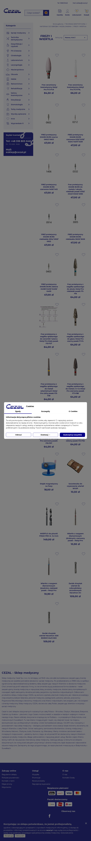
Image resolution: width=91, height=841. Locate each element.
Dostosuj (45, 435)
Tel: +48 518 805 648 (18, 141)
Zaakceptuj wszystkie (72, 435)
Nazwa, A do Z (75, 37)
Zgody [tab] (18, 411)
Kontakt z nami (8, 781)
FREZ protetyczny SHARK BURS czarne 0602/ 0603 (49, 137)
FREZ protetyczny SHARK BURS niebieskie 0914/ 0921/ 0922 (48, 237)
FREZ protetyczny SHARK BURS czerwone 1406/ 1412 (49, 187)
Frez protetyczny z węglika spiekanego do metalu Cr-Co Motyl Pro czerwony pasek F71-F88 (75, 388)
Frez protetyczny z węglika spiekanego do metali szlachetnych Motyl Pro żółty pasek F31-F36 (49, 390)
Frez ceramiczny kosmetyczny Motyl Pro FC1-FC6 (49, 87)
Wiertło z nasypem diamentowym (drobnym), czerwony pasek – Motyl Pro (75, 537)
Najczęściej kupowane (41, 784)
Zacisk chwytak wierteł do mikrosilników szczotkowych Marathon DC (75, 588)
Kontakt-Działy (68, 778)
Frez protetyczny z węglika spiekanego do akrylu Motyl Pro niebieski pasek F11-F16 (75, 289)
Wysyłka (35, 774)
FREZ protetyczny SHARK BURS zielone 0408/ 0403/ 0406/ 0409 (49, 287)
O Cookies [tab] (73, 411)
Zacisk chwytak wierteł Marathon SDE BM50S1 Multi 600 (48, 635)
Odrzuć (18, 435)
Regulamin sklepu (9, 774)
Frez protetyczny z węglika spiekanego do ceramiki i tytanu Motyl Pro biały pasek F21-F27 (49, 339)
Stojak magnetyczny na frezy (49, 485)
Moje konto (6, 787)
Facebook (50, 816)
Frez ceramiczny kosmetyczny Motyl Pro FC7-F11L (75, 87)
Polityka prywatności (10, 778)
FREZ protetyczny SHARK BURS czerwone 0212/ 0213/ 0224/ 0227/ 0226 (75, 138)
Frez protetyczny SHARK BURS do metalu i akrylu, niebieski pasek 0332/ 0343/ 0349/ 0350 (75, 189)
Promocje (36, 778)
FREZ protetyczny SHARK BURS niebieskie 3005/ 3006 (75, 236)
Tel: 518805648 (62, 3)
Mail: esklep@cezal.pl (80, 3)
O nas (64, 774)
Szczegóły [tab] (45, 411)
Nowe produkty (38, 781)
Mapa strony (7, 784)
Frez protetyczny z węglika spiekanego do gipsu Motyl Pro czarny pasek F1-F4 (75, 337)
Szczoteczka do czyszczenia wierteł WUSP (75, 486)
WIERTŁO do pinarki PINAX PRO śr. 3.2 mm (48, 535)
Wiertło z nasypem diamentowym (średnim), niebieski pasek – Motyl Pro (48, 586)
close (86, 823)
